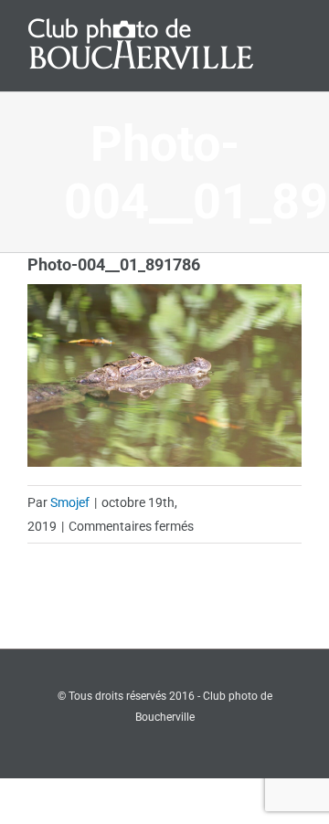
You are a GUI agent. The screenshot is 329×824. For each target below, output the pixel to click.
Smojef (70, 502)
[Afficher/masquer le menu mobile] (294, 29)
